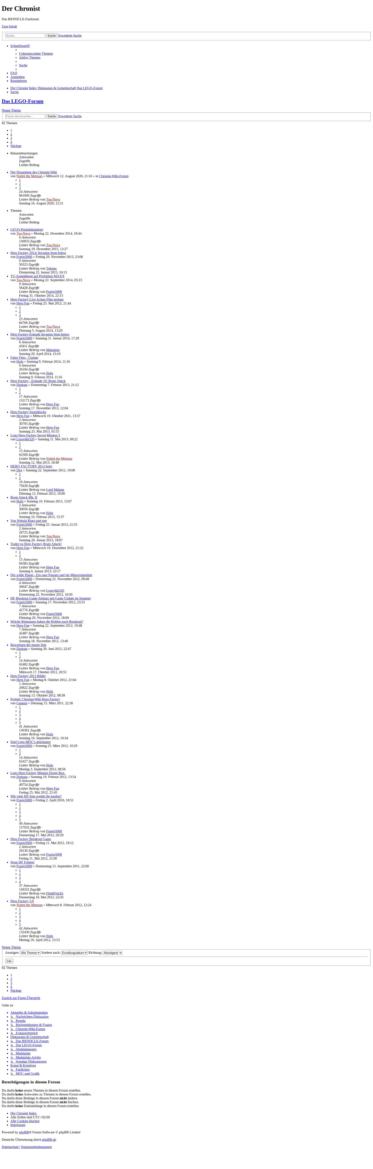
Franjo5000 (24, 257)
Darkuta (21, 385)
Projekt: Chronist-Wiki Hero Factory (35, 699)
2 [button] (11, 134)
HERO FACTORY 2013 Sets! (31, 466)
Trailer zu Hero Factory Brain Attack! (36, 544)
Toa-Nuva (53, 199)
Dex (19, 470)
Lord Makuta (55, 489)
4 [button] (11, 142)
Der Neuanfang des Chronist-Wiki (33, 172)
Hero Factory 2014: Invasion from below (38, 253)
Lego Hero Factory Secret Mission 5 (35, 435)
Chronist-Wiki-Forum (113, 176)
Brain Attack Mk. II (23, 497)
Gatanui (21, 703)
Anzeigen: (12, 952)
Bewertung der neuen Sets (28, 645)
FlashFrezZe (54, 893)
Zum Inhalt (9, 26)
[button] (15, 146)
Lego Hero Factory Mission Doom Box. (37, 773)
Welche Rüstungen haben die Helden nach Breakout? (46, 621)
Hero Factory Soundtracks (28, 412)
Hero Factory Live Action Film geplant (36, 299)
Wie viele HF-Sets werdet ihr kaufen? (36, 796)
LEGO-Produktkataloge (26, 229)
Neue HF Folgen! (22, 862)
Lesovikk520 (25, 439)
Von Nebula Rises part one (28, 521)
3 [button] (11, 138)
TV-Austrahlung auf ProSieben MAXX (37, 276)
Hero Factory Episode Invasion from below (40, 334)
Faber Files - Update (24, 357)
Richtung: (96, 952)
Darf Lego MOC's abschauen (30, 742)
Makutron (53, 350)
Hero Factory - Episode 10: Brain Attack (38, 381)
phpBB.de (49, 1139)
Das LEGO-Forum (22, 101)
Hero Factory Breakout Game (30, 839)
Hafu (19, 361)
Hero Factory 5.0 (22, 901)
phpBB (24, 1132)
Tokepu (51, 268)
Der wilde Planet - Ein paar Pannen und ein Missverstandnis (51, 575)
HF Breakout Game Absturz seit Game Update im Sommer (50, 598)
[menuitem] (36, 53)
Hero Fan (22, 303)
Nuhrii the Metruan (29, 176)
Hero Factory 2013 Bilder (28, 676)
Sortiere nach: (51, 952)
